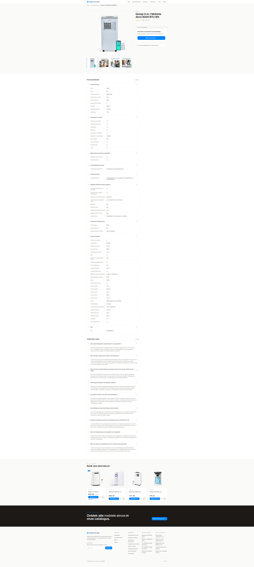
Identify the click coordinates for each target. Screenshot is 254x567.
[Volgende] (132, 63)
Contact (164, 1)
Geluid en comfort (132, 546)
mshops (103, 561)
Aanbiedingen (117, 535)
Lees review (90, 499)
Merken (115, 540)
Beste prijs (152, 1)
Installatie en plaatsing (133, 537)
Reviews (116, 542)
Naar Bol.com (93, 497)
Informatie (145, 1)
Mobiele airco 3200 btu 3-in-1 (115, 491)
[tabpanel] (109, 33)
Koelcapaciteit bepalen (133, 548)
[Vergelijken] (103, 497)
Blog (159, 1)
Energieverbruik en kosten (133, 544)
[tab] (92, 63)
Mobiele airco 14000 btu (93, 491)
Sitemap (165, 561)
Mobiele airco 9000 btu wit (135, 491)
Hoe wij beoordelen (132, 551)
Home (129, 1)
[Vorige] (87, 63)
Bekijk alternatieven (151, 38)
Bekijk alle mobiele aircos (158, 518)
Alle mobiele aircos (136, 1)
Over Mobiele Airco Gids (133, 535)
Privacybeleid (131, 553)
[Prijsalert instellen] (100, 497)
